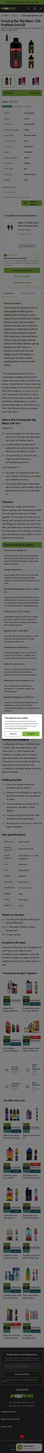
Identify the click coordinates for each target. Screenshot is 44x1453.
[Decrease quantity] (5, 203)
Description (9, 293)
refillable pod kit (28, 476)
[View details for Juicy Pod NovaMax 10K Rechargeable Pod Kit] (32, 1314)
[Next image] (39, 53)
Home (5, 15)
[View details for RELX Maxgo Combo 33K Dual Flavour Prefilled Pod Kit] (12, 1027)
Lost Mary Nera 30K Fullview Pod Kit (12, 1296)
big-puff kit (23, 462)
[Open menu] (41, 8)
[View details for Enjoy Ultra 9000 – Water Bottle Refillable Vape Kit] (32, 1274)
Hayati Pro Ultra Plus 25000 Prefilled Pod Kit (10, 1178)
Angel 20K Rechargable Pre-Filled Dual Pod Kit (11, 1011)
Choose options (27, 246)
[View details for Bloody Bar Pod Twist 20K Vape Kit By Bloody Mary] (32, 1194)
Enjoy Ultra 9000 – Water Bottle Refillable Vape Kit (31, 1298)
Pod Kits (14, 15)
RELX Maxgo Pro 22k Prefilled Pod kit (31, 1176)
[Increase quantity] (17, 203)
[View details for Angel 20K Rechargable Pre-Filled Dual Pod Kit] (12, 987)
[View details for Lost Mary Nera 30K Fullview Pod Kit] (12, 1274)
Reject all (13, 734)
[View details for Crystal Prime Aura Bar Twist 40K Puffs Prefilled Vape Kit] (32, 987)
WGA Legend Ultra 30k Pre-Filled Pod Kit (31, 1051)
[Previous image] (5, 53)
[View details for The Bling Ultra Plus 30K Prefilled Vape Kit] (32, 1234)
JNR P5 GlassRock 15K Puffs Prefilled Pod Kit (11, 1138)
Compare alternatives (22, 283)
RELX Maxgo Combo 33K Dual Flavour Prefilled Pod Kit (10, 1052)
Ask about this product (22, 270)
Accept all (31, 734)
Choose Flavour (9, 187)
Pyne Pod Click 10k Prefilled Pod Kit (11, 1336)
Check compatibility (22, 276)
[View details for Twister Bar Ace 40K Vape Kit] (12, 1194)
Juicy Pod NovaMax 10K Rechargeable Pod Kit (31, 1339)
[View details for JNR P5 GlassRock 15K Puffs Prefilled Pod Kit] (12, 1114)
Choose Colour (24, 230)
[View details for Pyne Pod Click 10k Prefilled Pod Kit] (12, 1314)
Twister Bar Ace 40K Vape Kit (10, 1216)
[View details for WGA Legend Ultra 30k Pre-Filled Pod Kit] (32, 1027)
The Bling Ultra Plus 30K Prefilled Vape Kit (31, 1258)
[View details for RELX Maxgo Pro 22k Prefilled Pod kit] (32, 1154)
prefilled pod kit (21, 490)
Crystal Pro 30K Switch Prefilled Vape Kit (10, 1258)
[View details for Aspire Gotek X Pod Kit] (32, 1114)
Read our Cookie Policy (18, 728)
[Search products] (28, 8)
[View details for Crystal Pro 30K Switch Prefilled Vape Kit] (12, 1234)
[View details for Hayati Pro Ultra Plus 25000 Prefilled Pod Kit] (12, 1154)
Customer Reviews (28, 293)
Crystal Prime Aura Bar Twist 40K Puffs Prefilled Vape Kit (31, 1011)
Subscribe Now (22, 1374)
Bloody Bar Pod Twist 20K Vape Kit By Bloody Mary (31, 1218)
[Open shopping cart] (34, 8)
